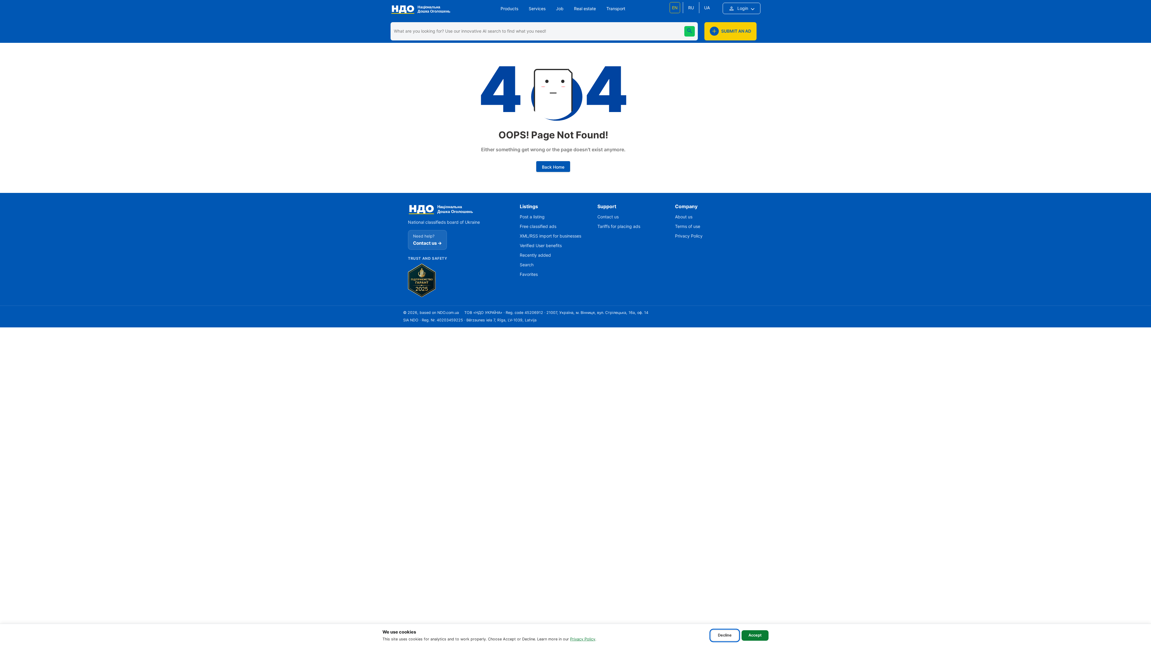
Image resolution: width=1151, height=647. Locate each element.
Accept (755, 635)
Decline (725, 635)
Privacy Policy (582, 639)
